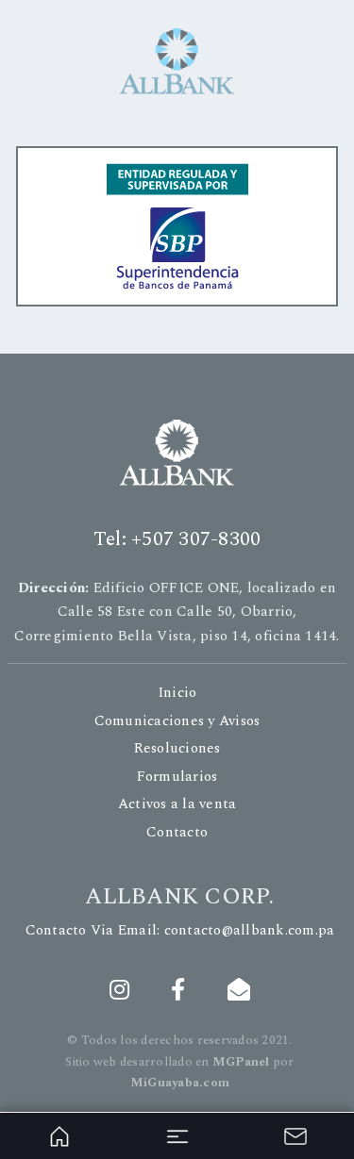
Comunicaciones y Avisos (177, 721)
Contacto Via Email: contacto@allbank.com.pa (180, 930)
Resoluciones (177, 748)
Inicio (177, 693)
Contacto (177, 832)
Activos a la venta (177, 804)
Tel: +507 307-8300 (177, 539)
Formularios (177, 776)
